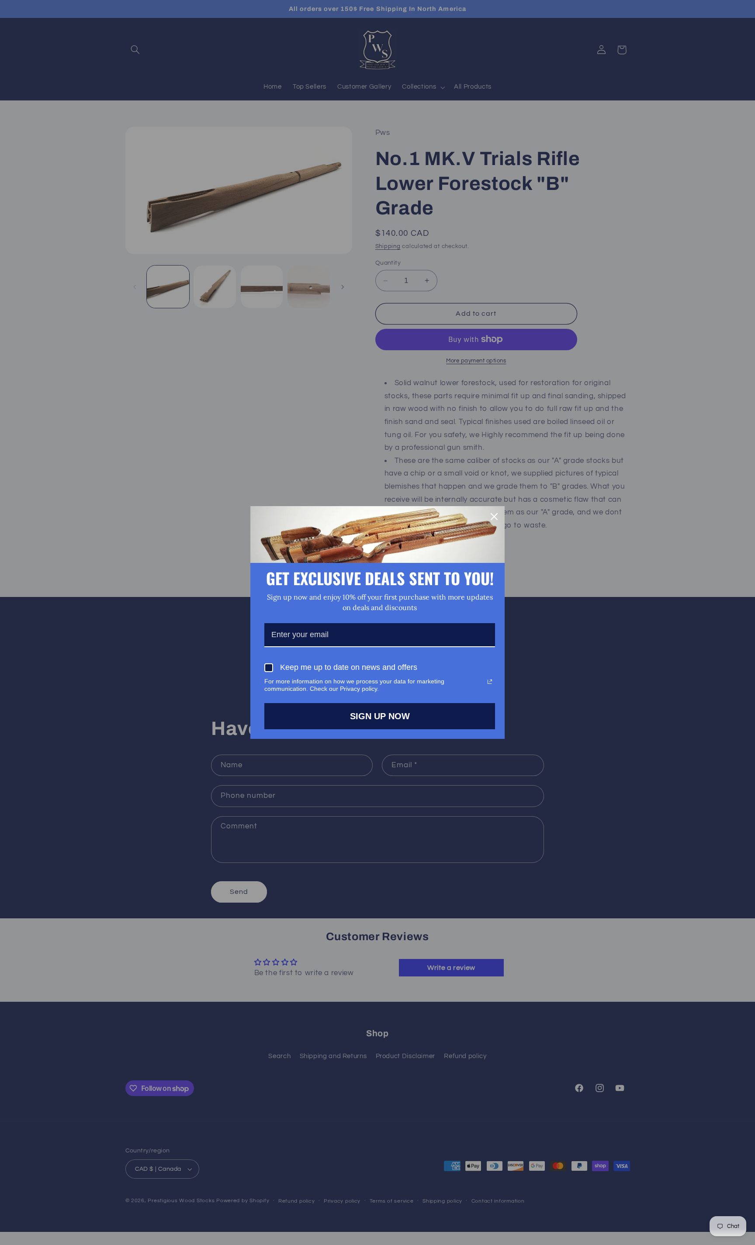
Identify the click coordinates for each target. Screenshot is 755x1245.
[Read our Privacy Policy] (490, 681)
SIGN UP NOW (380, 716)
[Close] (494, 516)
